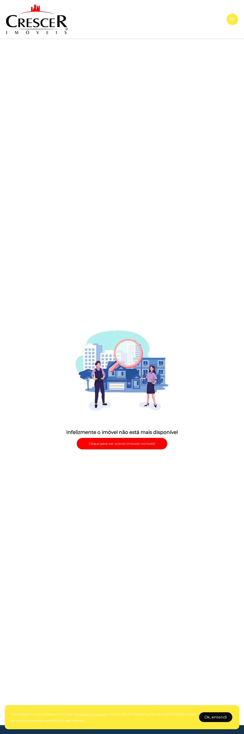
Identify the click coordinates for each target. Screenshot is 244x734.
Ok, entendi (215, 717)
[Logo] (113, 19)
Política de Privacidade (91, 714)
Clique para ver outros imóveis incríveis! (122, 443)
